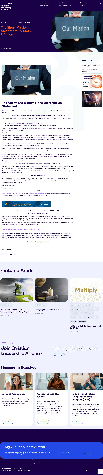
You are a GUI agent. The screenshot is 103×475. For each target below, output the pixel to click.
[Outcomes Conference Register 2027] (92, 80)
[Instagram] (86, 470)
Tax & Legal (73, 321)
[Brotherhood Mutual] (92, 98)
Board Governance (75, 313)
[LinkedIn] (91, 470)
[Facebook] (77, 470)
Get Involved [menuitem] (42, 2)
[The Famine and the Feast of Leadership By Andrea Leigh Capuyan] (16, 290)
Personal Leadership (6, 305)
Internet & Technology (75, 317)
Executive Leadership (88, 305)
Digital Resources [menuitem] (44, 5)
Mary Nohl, (12, 171)
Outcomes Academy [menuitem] (31, 460)
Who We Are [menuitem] (62, 2)
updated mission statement (12, 161)
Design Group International (37, 193)
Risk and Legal (82, 321)
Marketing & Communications (91, 317)
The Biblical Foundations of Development (20, 230)
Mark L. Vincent (6, 193)
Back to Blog (6, 48)
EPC (19, 193)
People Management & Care (77, 309)
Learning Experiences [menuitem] (65, 5)
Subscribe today (88, 453)
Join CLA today (58, 355)
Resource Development (92, 309)
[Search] (100, 3)
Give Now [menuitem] (83, 5)
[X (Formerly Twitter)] (82, 470)
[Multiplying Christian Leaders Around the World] (86, 290)
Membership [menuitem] (83, 2)
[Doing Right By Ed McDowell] (51, 290)
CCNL (15, 193)
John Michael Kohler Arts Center (36, 171)
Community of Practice (27, 111)
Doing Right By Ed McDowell (47, 310)
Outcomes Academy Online (39, 211)
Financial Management (88, 313)
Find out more (8, 422)
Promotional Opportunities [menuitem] (33, 463)
